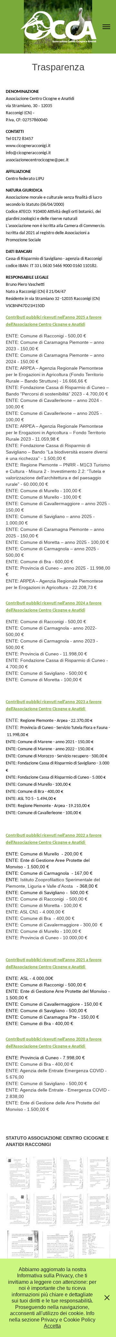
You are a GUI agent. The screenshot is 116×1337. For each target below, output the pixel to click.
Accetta (52, 1326)
